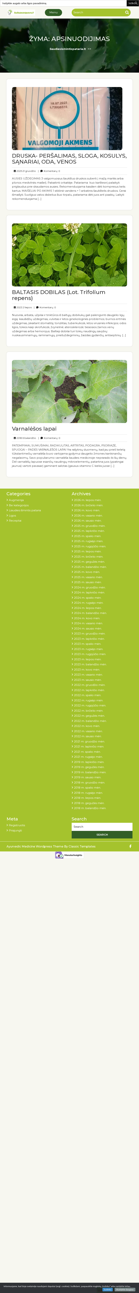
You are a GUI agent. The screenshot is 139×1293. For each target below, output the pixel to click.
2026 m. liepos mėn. (87, 500)
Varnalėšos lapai (34, 428)
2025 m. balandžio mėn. (90, 567)
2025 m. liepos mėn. (87, 551)
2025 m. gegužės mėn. (89, 561)
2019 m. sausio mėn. (87, 777)
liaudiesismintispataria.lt (68, 49)
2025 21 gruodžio (26, 170)
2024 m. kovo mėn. (87, 618)
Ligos (12, 515)
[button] (136, 3)
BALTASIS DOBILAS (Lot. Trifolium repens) (58, 295)
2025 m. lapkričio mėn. (89, 531)
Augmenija (16, 500)
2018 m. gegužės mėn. (89, 803)
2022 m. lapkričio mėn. (89, 690)
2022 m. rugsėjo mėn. (88, 700)
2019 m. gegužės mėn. (89, 767)
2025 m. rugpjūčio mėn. (90, 546)
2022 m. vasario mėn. (88, 731)
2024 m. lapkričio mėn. (89, 592)
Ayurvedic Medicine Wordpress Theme (35, 846)
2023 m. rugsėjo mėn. (88, 649)
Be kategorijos (19, 505)
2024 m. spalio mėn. (87, 597)
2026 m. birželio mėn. (88, 505)
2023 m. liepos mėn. (87, 659)
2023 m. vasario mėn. (88, 674)
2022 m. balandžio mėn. (90, 721)
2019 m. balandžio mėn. (90, 772)
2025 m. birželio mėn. (88, 556)
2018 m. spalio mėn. (87, 787)
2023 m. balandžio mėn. (90, 664)
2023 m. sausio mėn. (88, 680)
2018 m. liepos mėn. (87, 798)
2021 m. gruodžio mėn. (89, 741)
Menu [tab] (53, 12)
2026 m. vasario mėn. (88, 515)
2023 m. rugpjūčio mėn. (90, 654)
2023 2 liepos (24, 307)
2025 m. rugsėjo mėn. (88, 541)
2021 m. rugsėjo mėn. (88, 756)
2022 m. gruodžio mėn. (89, 685)
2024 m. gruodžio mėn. (90, 587)
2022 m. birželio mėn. (88, 710)
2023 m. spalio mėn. (87, 644)
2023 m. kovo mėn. (87, 669)
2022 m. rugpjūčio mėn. (90, 705)
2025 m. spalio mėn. (87, 536)
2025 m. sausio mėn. (88, 582)
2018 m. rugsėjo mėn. (88, 793)
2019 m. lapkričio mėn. (89, 762)
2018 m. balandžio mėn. (90, 808)
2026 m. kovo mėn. (87, 510)
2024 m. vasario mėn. (88, 623)
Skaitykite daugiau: (125, 1289)
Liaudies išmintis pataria (25, 510)
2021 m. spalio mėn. (87, 751)
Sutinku (107, 1289)
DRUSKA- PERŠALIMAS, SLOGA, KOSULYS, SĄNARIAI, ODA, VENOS (69, 158)
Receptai (15, 520)
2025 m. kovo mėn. (87, 572)
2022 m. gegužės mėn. (89, 715)
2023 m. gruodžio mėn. (89, 633)
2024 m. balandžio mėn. (90, 613)
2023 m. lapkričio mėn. (89, 638)
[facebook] (131, 846)
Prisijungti (15, 830)
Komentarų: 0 (49, 170)
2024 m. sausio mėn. (88, 628)
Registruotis (17, 825)
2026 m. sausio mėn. (88, 520)
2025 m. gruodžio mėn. (89, 526)
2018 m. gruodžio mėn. (89, 782)
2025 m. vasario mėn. (88, 577)
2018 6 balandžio (26, 437)
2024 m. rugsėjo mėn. (88, 602)
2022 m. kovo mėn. (87, 726)
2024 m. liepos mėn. (88, 608)
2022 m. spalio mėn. (87, 695)
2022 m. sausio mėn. (88, 736)
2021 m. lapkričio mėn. (89, 746)
